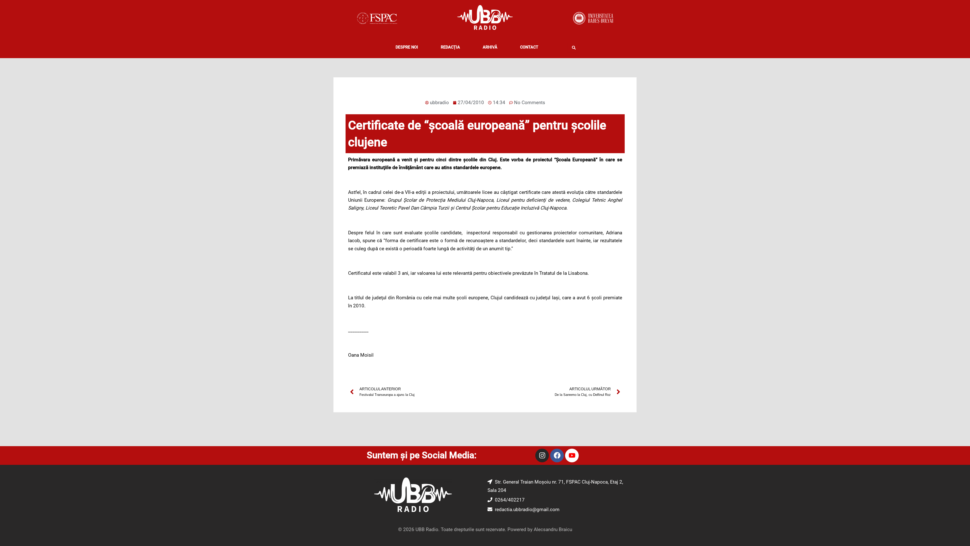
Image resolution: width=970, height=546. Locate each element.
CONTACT (529, 47)
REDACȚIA (450, 47)
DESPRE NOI (407, 47)
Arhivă (490, 47)
